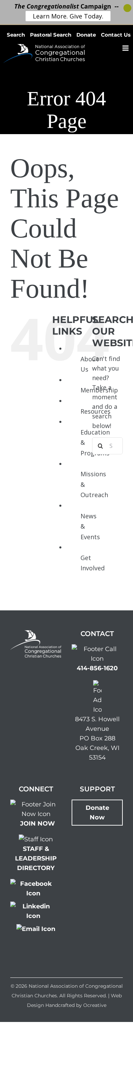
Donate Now (97, 812)
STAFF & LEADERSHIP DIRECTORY (36, 858)
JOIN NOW (37, 823)
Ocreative (94, 1005)
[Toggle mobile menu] (126, 48)
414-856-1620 (97, 668)
